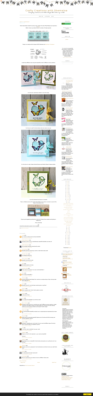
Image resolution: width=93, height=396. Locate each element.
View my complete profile (67, 57)
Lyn (22, 327)
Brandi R (23, 315)
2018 (67, 189)
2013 (67, 237)
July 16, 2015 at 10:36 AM (27, 247)
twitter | (25, 228)
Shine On (68, 212)
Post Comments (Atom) (29, 365)
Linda (23, 235)
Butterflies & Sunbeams (49, 44)
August (68, 200)
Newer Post (23, 362)
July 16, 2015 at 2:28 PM (26, 286)
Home (38, 362)
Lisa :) (23, 283)
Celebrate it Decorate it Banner (68, 220)
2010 (67, 241)
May (68, 228)
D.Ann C (23, 288)
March (68, 231)
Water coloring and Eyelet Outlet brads (68, 215)
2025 (68, 181)
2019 (67, 188)
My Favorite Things (66, 258)
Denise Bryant (24, 249)
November (68, 196)
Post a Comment (23, 360)
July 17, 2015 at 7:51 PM (26, 349)
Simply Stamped (66, 273)
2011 (67, 239)
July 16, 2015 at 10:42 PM (27, 337)
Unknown (24, 277)
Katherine (24, 339)
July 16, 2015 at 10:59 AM (27, 261)
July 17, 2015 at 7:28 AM (26, 343)
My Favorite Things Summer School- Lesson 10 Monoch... (68, 205)
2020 (67, 186)
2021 (67, 185)
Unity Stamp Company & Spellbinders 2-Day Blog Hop (69, 81)
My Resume (47, 16)
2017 (67, 191)
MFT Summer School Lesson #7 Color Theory (68, 210)
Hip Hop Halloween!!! (69, 166)
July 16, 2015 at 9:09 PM (27, 330)
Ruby (23, 263)
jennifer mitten (25, 268)
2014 (67, 235)
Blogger (69, 247)
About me (41, 16)
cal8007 (24, 332)
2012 (67, 238)
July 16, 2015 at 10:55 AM (27, 256)
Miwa (23, 273)
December (67, 195)
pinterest (27, 228)
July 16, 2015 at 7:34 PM (26, 325)
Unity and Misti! (68, 118)
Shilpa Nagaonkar (25, 240)
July (68, 202)
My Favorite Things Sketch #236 (68, 217)
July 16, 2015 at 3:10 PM (26, 291)
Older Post (54, 362)
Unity (39, 26)
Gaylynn (23, 321)
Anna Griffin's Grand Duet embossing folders (68, 222)
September (68, 199)
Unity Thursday (68, 213)
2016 (67, 192)
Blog (52, 16)
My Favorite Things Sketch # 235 (68, 223)
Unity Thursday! (68, 137)
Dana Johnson (25, 258)
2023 (68, 184)
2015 (67, 193)
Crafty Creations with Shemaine (46, 10)
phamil (23, 351)
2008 (67, 244)
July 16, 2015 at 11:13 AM (26, 266)
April (68, 229)
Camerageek (24, 356)
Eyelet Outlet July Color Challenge (68, 218)
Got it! (87, 394)
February (68, 232)
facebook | (22, 228)
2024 (68, 182)
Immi (23, 298)
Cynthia (23, 293)
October (68, 197)
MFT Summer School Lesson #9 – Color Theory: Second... (68, 208)
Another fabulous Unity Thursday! (68, 203)
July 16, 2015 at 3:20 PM (27, 296)
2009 (67, 242)
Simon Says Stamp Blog (67, 254)
